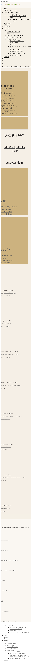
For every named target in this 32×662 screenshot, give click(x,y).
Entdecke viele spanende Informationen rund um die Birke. (8, 259)
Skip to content (4, 1)
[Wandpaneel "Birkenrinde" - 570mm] (10, 349)
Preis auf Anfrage (5, 296)
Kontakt (6, 57)
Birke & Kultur (12, 34)
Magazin (6, 28)
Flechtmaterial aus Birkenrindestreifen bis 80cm (13, 478)
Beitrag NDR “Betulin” (17, 41)
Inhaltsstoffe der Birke (15, 35)
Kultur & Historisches (14, 37)
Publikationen (12, 39)
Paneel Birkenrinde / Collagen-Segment (11, 385)
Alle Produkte (12, 10)
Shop (5, 9)
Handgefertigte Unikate (15, 13)
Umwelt (6, 25)
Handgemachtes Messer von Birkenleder (11, 416)
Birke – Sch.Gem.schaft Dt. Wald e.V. (19, 655)
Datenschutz (26, 527)
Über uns (7, 26)
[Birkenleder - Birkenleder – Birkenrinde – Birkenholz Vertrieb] (11, 4)
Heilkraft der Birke (13, 32)
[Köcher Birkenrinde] (10, 318)
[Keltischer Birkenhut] (10, 441)
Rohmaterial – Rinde (17, 18)
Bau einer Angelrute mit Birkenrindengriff (18, 54)
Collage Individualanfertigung (8, 293)
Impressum (19, 527)
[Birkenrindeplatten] (10, 503)
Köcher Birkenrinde (6, 324)
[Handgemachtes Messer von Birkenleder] (10, 410)
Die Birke (10, 30)
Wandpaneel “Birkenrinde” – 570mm (10, 354)
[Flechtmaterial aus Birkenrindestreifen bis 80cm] (10, 472)
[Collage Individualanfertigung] (10, 287)
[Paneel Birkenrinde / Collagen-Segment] (10, 380)
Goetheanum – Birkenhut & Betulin (19, 653)
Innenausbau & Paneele (18, 16)
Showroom (7, 23)
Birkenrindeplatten (5, 508)
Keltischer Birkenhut (6, 447)
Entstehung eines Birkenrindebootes (16, 50)
